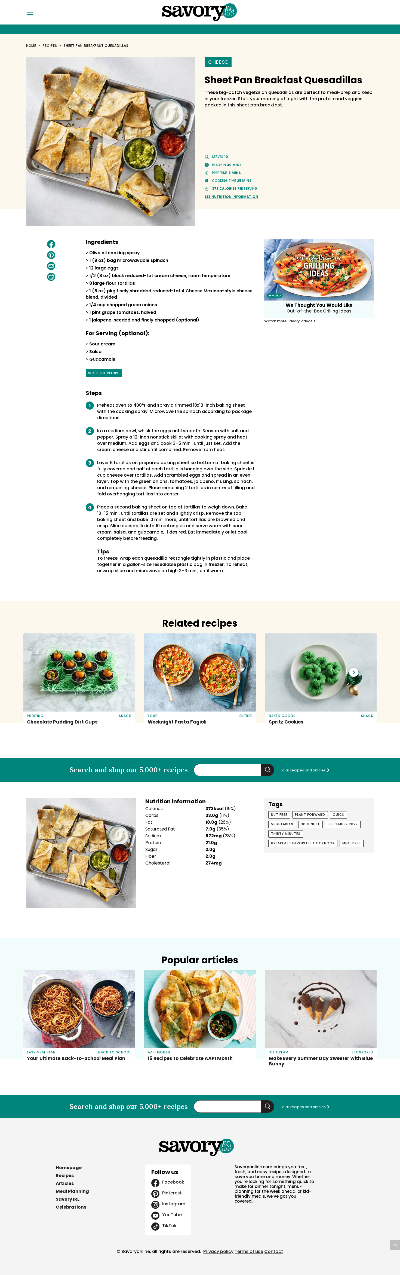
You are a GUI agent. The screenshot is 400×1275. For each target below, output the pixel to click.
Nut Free (279, 814)
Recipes (50, 45)
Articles (65, 1183)
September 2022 (343, 824)
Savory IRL (67, 1199)
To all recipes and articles (303, 770)
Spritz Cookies (286, 722)
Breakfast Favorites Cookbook (303, 843)
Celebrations (71, 1207)
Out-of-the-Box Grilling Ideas (319, 311)
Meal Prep (351, 843)
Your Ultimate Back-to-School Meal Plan (76, 1058)
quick (338, 814)
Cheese (218, 62)
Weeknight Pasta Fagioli (177, 722)
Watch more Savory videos (288, 321)
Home (31, 45)
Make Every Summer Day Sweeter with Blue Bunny (321, 1061)
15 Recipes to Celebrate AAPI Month (190, 1058)
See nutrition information (231, 196)
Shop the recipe (103, 374)
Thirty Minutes (285, 833)
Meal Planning (72, 1191)
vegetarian (282, 824)
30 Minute (310, 824)
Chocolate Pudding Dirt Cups (62, 722)
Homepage (69, 1167)
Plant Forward (310, 814)
